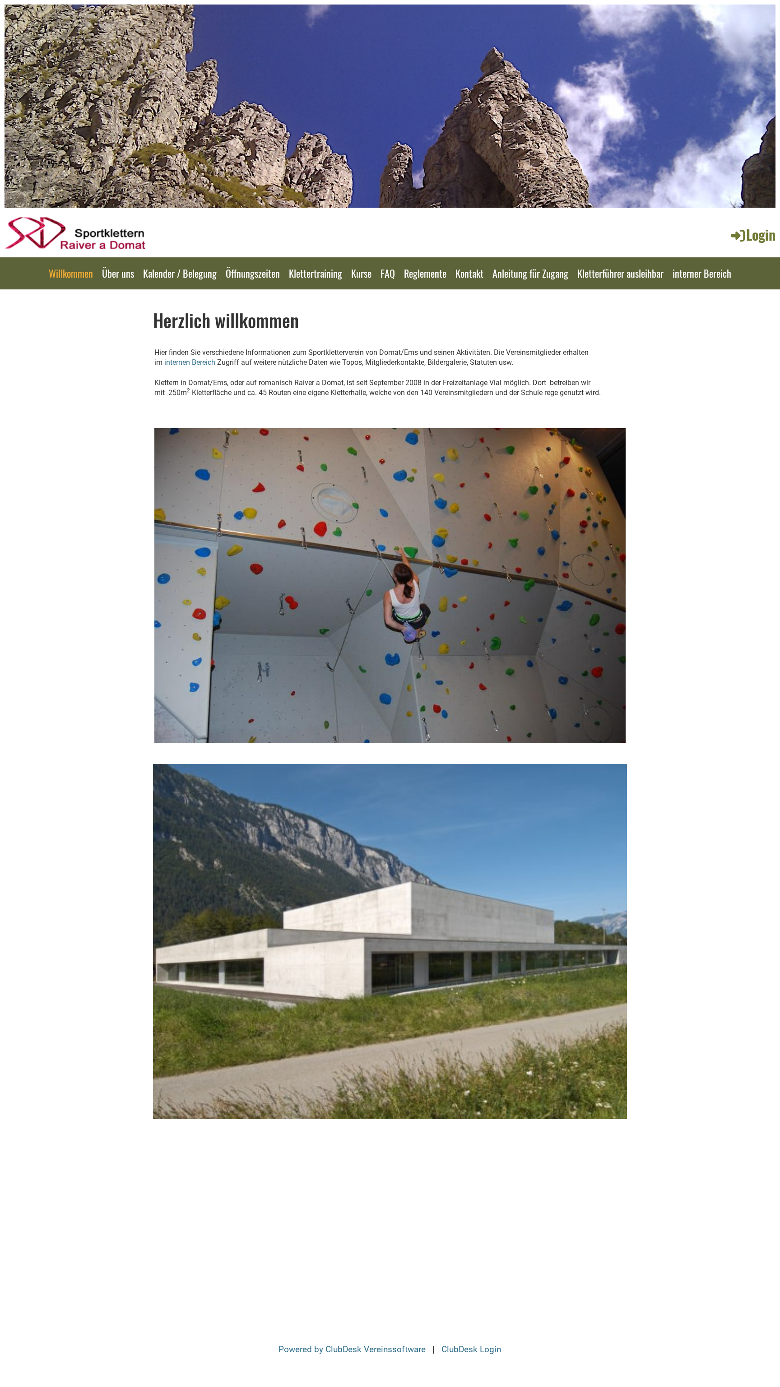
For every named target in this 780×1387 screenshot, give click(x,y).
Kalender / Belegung (180, 273)
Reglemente (425, 273)
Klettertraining (315, 273)
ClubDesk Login (471, 1349)
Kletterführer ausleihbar (620, 273)
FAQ (388, 273)
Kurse (361, 273)
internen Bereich (189, 362)
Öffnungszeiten (253, 273)
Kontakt (469, 273)
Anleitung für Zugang (530, 273)
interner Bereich (702, 273)
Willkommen (71, 273)
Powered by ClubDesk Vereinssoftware (352, 1349)
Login (760, 234)
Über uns (118, 273)
